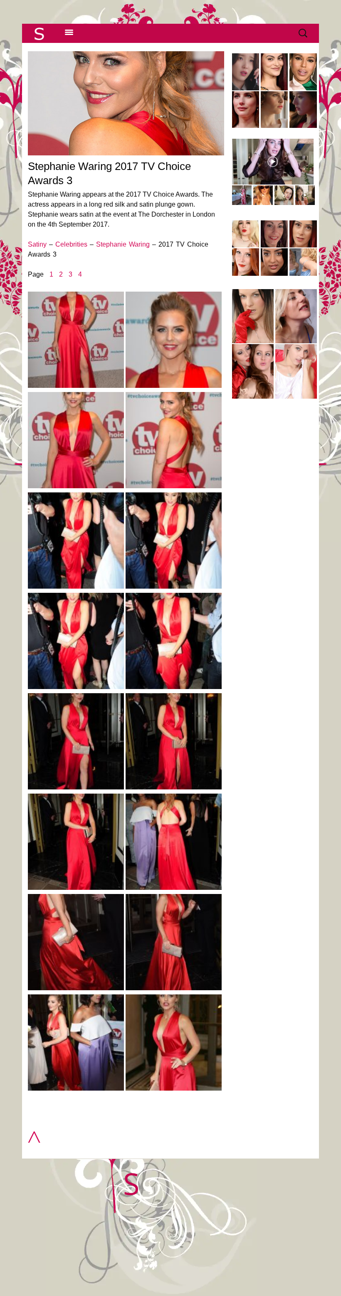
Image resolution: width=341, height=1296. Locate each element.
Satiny (37, 244)
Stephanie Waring (123, 244)
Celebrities (71, 244)
